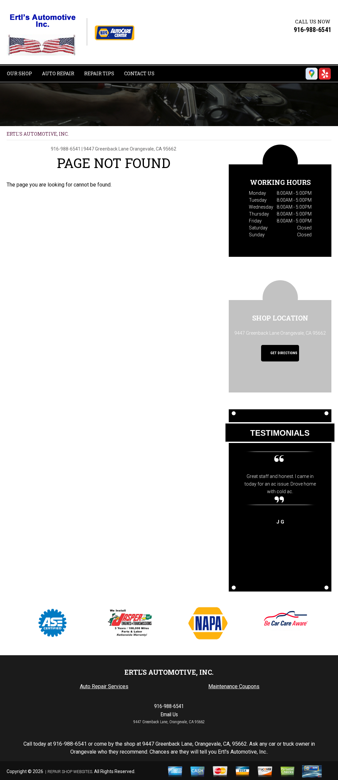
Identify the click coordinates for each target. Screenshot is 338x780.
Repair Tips (99, 73)
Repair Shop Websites (70, 771)
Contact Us (139, 73)
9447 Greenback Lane (106, 149)
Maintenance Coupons (233, 686)
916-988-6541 (312, 30)
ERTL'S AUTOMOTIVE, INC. (38, 134)
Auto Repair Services (104, 686)
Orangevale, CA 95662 (153, 149)
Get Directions (283, 353)
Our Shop (19, 73)
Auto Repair (58, 73)
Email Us (169, 714)
